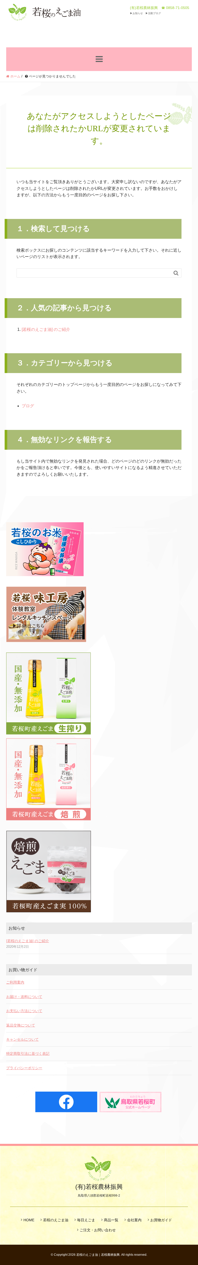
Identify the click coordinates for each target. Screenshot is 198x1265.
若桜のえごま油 (55, 1220)
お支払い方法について (24, 1011)
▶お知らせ (136, 13)
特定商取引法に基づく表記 (28, 1053)
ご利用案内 (15, 982)
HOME (28, 1220)
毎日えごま (86, 1220)
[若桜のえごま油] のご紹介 (46, 329)
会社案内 (134, 1220)
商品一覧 (111, 1220)
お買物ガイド (161, 1220)
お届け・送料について (24, 997)
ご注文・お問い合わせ (98, 1230)
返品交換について (20, 1025)
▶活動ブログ (153, 13)
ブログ (28, 406)
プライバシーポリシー (24, 1068)
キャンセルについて (22, 1039)
